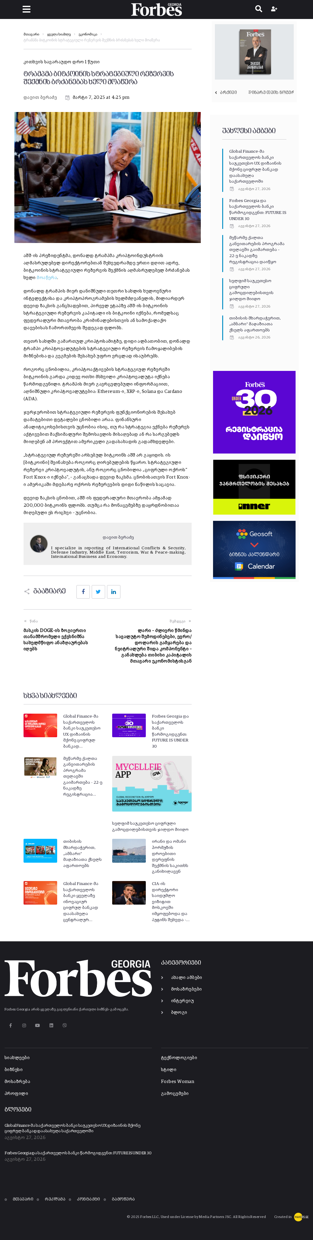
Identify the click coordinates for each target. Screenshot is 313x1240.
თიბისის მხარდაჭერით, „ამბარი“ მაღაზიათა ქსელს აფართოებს (255, 324)
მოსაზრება (17, 1081)
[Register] (275, 9)
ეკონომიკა (88, 34)
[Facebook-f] (11, 1025)
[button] (26, 9)
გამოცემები (175, 1093)
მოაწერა (47, 277)
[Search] (258, 9)
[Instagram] (24, 1025)
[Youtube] (38, 1025)
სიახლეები (17, 1057)
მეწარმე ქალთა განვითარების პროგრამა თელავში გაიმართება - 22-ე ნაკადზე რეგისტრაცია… (82, 776)
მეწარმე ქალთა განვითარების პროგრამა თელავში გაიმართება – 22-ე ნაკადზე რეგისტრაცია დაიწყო (257, 250)
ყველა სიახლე (59, 34)
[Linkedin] (51, 1025)
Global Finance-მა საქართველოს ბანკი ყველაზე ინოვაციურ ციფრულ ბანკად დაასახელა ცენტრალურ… (80, 902)
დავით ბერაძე (40, 97)
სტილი (168, 1069)
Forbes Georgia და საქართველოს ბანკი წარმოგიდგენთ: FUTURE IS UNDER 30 (78, 1153)
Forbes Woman (177, 1081)
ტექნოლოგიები (179, 1057)
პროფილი (16, 1093)
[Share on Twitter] (98, 592)
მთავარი (31, 34)
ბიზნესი (14, 1069)
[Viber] (65, 1025)
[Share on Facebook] (83, 592)
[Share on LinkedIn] (113, 592)
